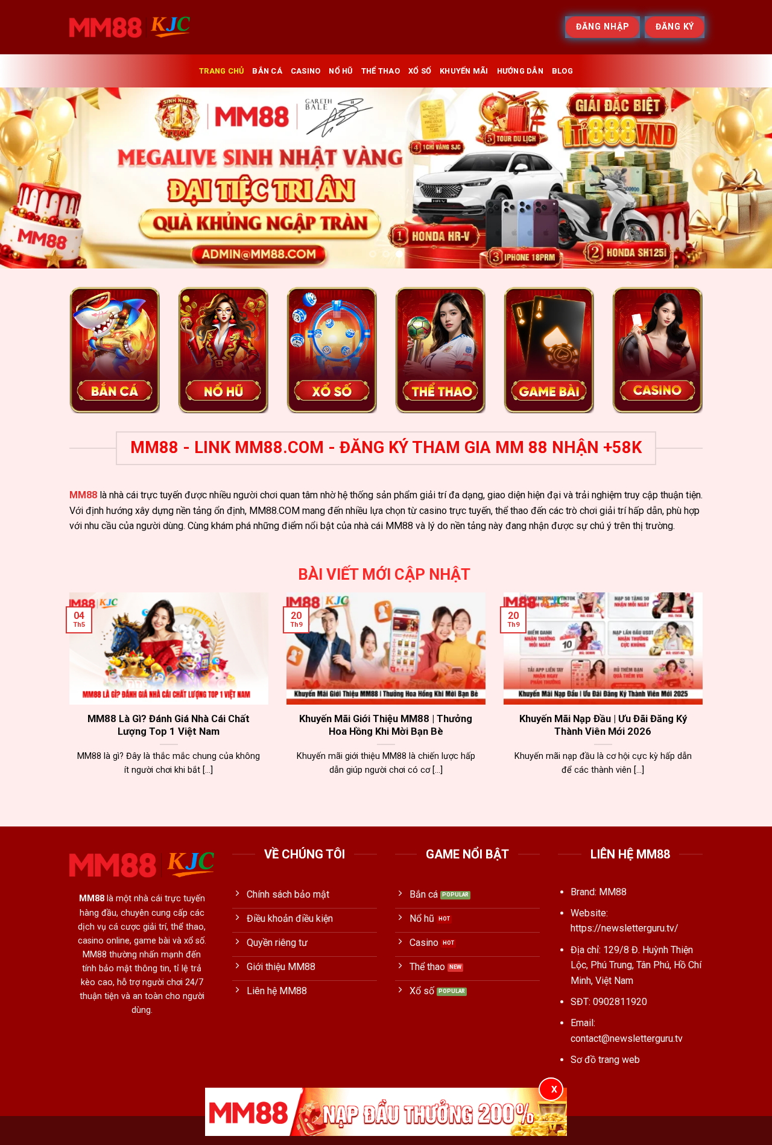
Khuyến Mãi (464, 70)
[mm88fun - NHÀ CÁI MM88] (129, 27)
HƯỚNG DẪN (520, 70)
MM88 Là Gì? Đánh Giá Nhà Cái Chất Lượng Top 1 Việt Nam (168, 725)
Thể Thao (380, 70)
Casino (306, 70)
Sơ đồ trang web (605, 1059)
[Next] (741, 178)
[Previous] (31, 178)
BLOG (562, 70)
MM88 (83, 495)
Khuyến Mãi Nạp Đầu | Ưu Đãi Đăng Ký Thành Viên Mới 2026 (603, 725)
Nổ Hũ (340, 70)
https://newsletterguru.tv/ (625, 928)
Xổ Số (419, 70)
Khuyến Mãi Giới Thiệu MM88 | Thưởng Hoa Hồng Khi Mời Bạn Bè (385, 725)
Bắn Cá (267, 70)
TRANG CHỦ (221, 70)
